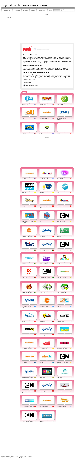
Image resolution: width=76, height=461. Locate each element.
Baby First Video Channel (45, 178)
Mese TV (41, 421)
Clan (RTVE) (60, 178)
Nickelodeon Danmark (27, 348)
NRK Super (59, 377)
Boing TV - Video (25, 250)
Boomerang (42, 236)
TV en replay (42, 10)
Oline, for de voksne (61, 335)
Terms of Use (14, 456)
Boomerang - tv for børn (44, 335)
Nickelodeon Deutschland (27, 236)
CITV (58, 133)
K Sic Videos (24, 277)
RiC (40, 221)
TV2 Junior (59, 391)
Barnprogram (42, 377)
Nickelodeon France (44, 118)
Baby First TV (60, 206)
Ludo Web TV (25, 104)
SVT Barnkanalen (43, 348)
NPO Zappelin (42, 292)
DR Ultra (24, 335)
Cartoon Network (61, 221)
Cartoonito (24, 263)
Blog (50, 10)
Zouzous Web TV (43, 104)
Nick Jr (41, 362)
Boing (58, 192)
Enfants (25, 10)
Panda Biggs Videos (43, 263)
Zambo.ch (24, 321)
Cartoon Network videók (27, 421)
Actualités (17, 10)
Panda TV (59, 263)
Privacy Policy (22, 456)
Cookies (30, 456)
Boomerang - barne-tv (44, 391)
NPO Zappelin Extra (61, 292)
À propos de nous (5, 456)
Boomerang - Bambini (44, 250)
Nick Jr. (59, 306)
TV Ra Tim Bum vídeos (27, 292)
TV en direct (6, 10)
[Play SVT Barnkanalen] (27, 48)
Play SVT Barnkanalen (32, 85)
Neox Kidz (41, 192)
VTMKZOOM (42, 321)
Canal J (23, 118)
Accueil (4, 457)
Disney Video (25, 206)
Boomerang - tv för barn (27, 377)
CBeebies (24, 133)
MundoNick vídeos (61, 277)
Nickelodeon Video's (44, 306)
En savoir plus (27, 82)
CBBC (40, 133)
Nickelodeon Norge (43, 406)
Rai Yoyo (59, 236)
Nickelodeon (24, 178)
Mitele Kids (24, 192)
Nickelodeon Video (61, 406)
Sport (33, 10)
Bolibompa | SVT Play (62, 348)
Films (24, 457)
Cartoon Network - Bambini (63, 250)
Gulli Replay (60, 104)
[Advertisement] (23, 1)
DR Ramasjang (60, 321)
